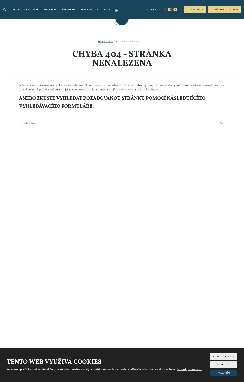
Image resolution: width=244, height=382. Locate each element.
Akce (107, 9)
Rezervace (197, 9)
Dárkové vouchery (226, 9)
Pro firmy (68, 9)
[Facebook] (169, 9)
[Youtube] (175, 9)
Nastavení (224, 365)
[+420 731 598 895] (142, 9)
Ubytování (31, 9)
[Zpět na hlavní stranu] (122, 17)
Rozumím (223, 373)
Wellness (50, 9)
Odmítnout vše (223, 356)
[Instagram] (164, 9)
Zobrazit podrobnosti (189, 369)
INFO (14, 9)
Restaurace (88, 9)
